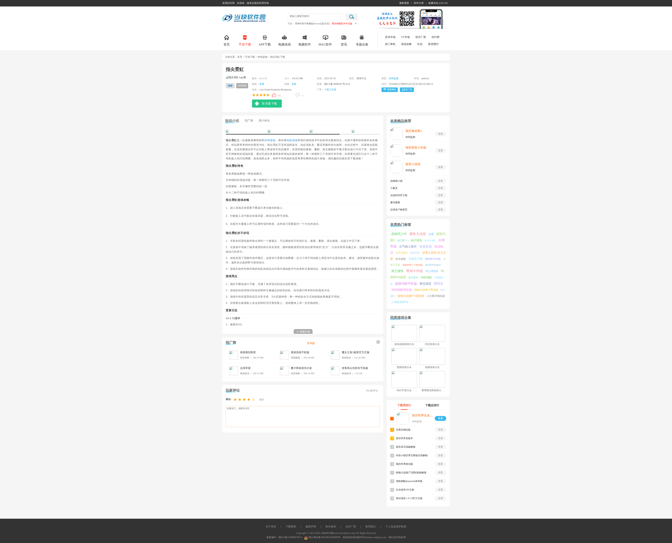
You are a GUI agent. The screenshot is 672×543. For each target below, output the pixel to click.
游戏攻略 (406, 44)
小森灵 (394, 188)
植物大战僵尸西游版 (426, 289)
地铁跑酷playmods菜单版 (409, 481)
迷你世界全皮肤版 (424, 415)
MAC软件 (325, 44)
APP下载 (265, 44)
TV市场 (405, 37)
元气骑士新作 (408, 246)
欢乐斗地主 (430, 240)
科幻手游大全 (404, 390)
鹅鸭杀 (438, 283)
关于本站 (271, 526)
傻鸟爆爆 (395, 202)
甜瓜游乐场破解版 (405, 447)
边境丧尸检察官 (398, 209)
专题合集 (362, 44)
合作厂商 (350, 526)
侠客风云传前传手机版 (355, 368)
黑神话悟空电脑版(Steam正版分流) (312, 23)
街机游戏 (292, 140)
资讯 (344, 44)
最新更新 (404, 3)
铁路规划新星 (248, 352)
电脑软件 (304, 44)
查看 (261, 84)
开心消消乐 (431, 271)
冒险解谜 (295, 357)
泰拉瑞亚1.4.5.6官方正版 (409, 498)
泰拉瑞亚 (425, 283)
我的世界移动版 (404, 464)
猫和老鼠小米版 (415, 147)
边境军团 (245, 368)
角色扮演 (346, 357)
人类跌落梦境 (399, 302)
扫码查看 (242, 85)
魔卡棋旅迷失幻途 (301, 368)
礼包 (419, 44)
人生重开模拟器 (436, 296)
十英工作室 (330, 89)
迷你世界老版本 (433, 265)
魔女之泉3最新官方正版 (355, 352)
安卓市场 (390, 37)
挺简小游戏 (412, 164)
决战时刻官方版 (398, 195)
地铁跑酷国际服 (401, 289)
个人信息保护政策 (395, 526)
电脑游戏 (284, 44)
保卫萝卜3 (402, 240)
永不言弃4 (402, 252)
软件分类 (419, 3)
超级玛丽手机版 (406, 283)
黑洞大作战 (414, 271)
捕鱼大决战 (417, 234)
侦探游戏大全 (432, 367)
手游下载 (245, 44)
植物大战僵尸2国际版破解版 (411, 472)
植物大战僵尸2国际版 (411, 295)
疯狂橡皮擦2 (413, 131)
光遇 (431, 234)
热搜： (291, 23)
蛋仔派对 (413, 277)
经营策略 (244, 357)
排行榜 (435, 37)
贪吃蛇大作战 (433, 259)
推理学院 (415, 253)
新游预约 (433, 44)
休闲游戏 (269, 140)
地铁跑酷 (426, 277)
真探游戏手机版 (300, 352)
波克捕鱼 (401, 259)
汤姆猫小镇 (396, 181)
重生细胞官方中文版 (342, 23)
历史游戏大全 (432, 344)
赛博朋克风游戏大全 (433, 390)
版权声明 (311, 526)
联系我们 (370, 526)
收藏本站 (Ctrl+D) (438, 3)
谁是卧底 (425, 246)
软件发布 (331, 526)
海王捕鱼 (397, 271)
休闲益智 (262, 57)
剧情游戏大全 (404, 367)
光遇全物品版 (403, 429)
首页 (226, 44)
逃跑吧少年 (399, 234)
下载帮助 (291, 526)
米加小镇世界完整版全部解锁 (412, 455)
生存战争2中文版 (405, 489)
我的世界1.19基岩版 (412, 265)
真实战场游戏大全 (404, 344)
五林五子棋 (415, 258)
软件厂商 (420, 37)
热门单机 (390, 44)
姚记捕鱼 (416, 240)
